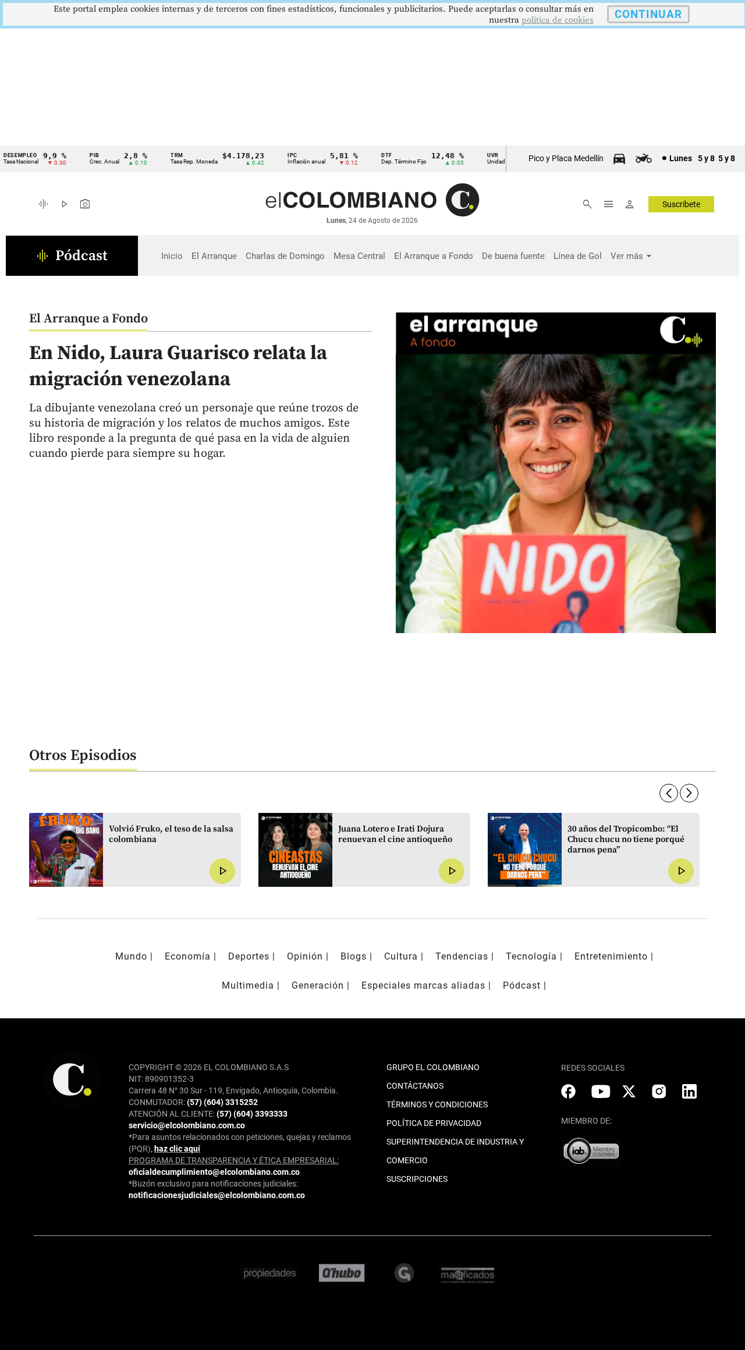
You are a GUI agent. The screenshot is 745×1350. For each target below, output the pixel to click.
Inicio (172, 256)
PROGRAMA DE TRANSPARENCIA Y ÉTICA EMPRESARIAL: (234, 1160)
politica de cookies (558, 20)
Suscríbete (681, 204)
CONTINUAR (648, 14)
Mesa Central (359, 256)
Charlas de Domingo (285, 256)
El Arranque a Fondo (433, 256)
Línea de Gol (578, 256)
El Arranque (214, 256)
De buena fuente (513, 256)
